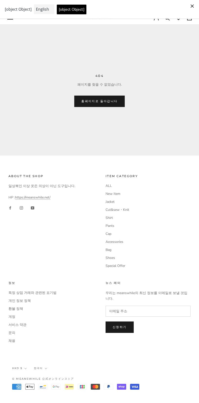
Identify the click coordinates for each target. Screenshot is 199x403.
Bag (108, 249)
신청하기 (120, 327)
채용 (11, 340)
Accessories (114, 241)
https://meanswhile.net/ (32, 197)
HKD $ (17, 368)
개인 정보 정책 (19, 300)
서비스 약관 (17, 324)
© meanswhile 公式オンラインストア (43, 378)
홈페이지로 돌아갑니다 (99, 101)
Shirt (109, 217)
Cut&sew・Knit (117, 209)
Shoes (110, 257)
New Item (113, 193)
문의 (11, 332)
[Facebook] (10, 208)
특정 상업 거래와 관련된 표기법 (32, 292)
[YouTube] (32, 208)
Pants (110, 225)
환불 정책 (15, 308)
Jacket (110, 201)
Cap (108, 233)
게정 (11, 316)
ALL (109, 185)
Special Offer (115, 265)
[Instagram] (21, 208)
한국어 (38, 368)
